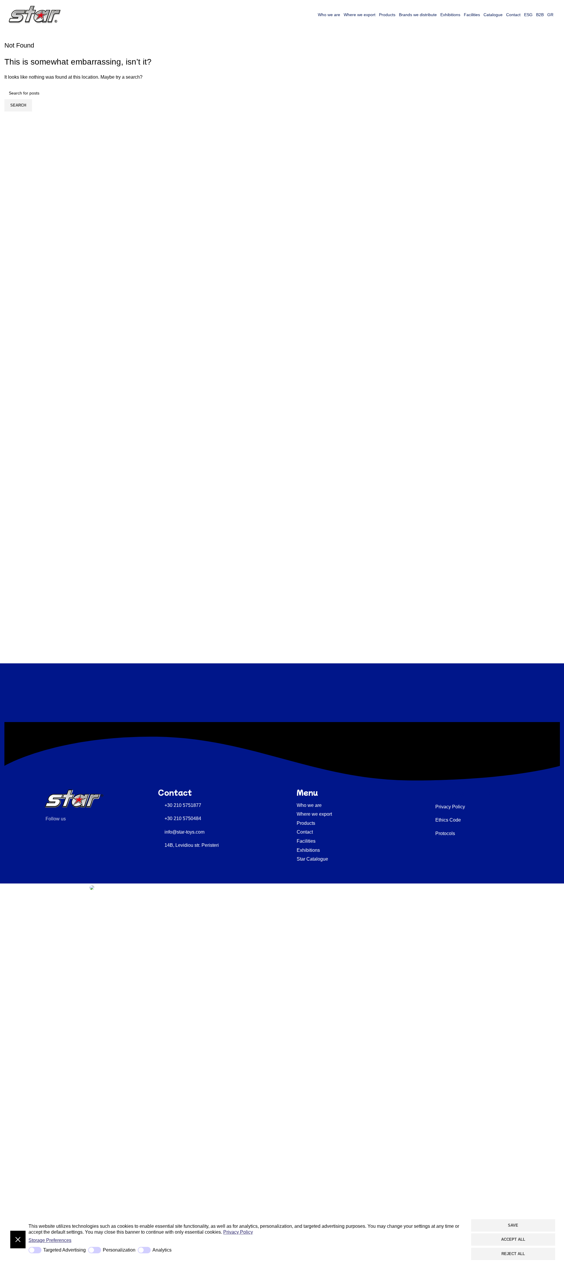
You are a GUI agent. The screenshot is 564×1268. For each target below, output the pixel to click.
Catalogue (493, 14)
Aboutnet (79, 887)
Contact (513, 14)
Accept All (513, 1239)
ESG (528, 14)
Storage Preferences (49, 1240)
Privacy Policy (238, 1232)
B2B (540, 14)
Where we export (359, 14)
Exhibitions (450, 14)
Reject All (513, 1254)
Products (387, 14)
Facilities (472, 14)
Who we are (329, 14)
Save (513, 1225)
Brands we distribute (418, 14)
